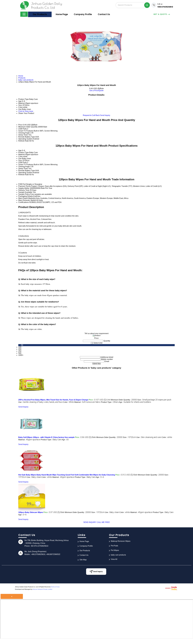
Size (20, 160)
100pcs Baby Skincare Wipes (30, 512)
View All (114, 559)
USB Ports (22, 129)
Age (20, 150)
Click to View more (25, 111)
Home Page (62, 14)
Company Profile (83, 14)
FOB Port (22, 184)
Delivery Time (23, 190)
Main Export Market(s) (27, 198)
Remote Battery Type (26, 137)
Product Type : (110, 402)
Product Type (23, 152)
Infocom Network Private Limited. (42, 589)
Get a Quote (160, 14)
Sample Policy (24, 194)
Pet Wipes (115, 550)
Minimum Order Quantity (28, 127)
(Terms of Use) (55, 587)
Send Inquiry (105, 115)
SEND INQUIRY (89, 522)
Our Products (40, 14)
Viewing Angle (24, 133)
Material (21, 154)
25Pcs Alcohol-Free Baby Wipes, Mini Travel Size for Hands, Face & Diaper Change (53, 400)
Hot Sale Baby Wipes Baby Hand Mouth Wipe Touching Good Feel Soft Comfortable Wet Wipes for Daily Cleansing (66, 475)
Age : (135, 402)
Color (20, 156)
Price (20, 125)
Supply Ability (23, 188)
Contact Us (104, 14)
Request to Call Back (91, 115)
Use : (40, 402)
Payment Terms (24, 186)
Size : (154, 400)
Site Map (83, 560)
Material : (87, 402)
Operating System (25, 139)
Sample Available (25, 192)
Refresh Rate (23, 141)
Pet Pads (114, 546)
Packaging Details (25, 196)
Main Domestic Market (27, 200)
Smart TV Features (25, 131)
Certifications (23, 202)
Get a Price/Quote (96, 90)
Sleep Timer (23, 135)
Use (20, 158)
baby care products (118, 555)
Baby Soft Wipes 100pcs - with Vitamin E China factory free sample (46, 437)
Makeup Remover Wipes (120, 541)
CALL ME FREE (103, 522)
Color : (68, 402)
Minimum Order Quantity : (124, 400)
